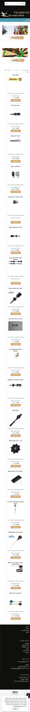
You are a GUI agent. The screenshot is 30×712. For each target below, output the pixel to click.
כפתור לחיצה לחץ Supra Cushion (15, 258)
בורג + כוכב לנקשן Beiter (15, 440)
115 (14, 616)
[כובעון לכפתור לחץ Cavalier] (15, 205)
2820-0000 (14, 522)
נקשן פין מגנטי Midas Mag (15, 532)
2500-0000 (14, 96)
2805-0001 (14, 431)
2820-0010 (14, 553)
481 (14, 128)
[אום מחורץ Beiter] (15, 179)
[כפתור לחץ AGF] (15, 120)
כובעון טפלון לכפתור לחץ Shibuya (15, 350)
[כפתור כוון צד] (15, 81)
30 (14, 463)
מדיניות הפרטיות (17, 706)
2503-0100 (14, 279)
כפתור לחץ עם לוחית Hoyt (15, 319)
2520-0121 (14, 370)
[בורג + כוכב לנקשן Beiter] (15, 453)
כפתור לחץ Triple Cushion (15, 288)
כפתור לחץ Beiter (15, 136)
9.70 (14, 372)
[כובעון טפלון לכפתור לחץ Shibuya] (15, 359)
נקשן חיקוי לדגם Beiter (15, 593)
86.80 (13, 189)
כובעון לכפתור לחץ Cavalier (15, 197)
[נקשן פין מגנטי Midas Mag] (15, 548)
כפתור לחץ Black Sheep (15, 227)
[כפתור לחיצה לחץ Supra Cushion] (15, 264)
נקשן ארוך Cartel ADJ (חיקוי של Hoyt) (15, 502)
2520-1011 (14, 401)
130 (14, 311)
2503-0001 (14, 248)
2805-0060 (14, 492)
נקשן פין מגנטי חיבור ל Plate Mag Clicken (15, 563)
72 (14, 341)
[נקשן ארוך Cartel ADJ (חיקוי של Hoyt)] (15, 513)
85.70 (13, 250)
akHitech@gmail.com (18, 668)
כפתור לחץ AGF (15, 105)
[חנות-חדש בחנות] (15, 32)
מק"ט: (18, 96)
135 (14, 555)
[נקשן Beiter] (15, 426)
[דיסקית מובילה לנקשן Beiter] (15, 484)
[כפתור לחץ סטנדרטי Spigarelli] (15, 387)
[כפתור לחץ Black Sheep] (15, 241)
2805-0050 (14, 461)
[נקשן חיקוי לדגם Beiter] (15, 609)
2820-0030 (14, 614)
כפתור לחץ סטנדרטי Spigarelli (15, 380)
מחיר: (17, 98)
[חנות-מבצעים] (15, 55)
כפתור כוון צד (15, 75)
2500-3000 (14, 157)
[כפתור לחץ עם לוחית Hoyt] (15, 330)
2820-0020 (14, 583)
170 (14, 585)
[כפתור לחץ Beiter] (15, 142)
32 (14, 494)
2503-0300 (14, 340)
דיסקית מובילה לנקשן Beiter (15, 471)
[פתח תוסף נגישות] (28, 695)
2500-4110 (14, 218)
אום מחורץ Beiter (15, 166)
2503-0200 (14, 309)
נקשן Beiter (15, 410)
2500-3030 (14, 187)
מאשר (15, 709)
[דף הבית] (15, 13)
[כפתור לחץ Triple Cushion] (15, 304)
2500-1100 (14, 126)
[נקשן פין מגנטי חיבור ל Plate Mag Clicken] (15, 572)
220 (14, 433)
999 (14, 159)
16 (14, 98)
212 (14, 402)
